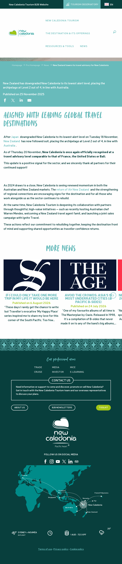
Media (55, 367)
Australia (9, 145)
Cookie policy (77, 549)
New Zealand (12, 141)
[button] (114, 31)
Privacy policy (60, 549)
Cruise (38, 371)
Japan (15, 137)
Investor (58, 371)
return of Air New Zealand (72, 189)
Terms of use (45, 549)
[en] (109, 4)
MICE (72, 367)
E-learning (77, 371)
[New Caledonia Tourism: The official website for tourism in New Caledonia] (21, 33)
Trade (38, 367)
